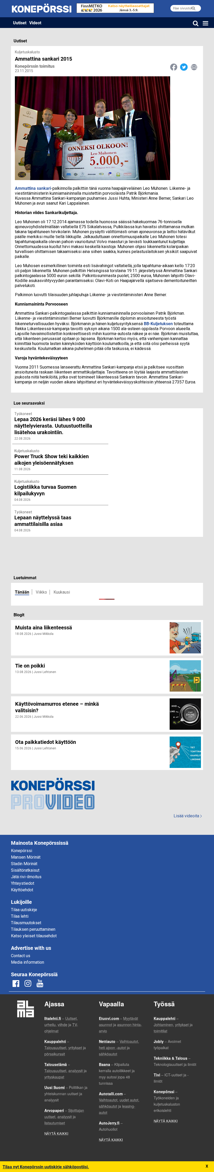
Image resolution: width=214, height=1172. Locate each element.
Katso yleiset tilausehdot (34, 935)
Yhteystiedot (22, 883)
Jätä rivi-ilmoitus (26, 876)
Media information (27, 962)
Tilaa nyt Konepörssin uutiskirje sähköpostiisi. (46, 1166)
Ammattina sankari (33, 188)
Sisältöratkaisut (25, 870)
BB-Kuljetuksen (158, 323)
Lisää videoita (188, 815)
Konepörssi (21, 850)
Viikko (41, 592)
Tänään (22, 592)
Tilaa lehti (19, 916)
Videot (35, 22)
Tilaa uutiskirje (24, 909)
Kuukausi (62, 592)
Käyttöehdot (22, 889)
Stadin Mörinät (24, 863)
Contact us (20, 955)
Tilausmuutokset (26, 922)
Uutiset (19, 22)
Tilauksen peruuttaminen (33, 929)
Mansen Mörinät (25, 857)
